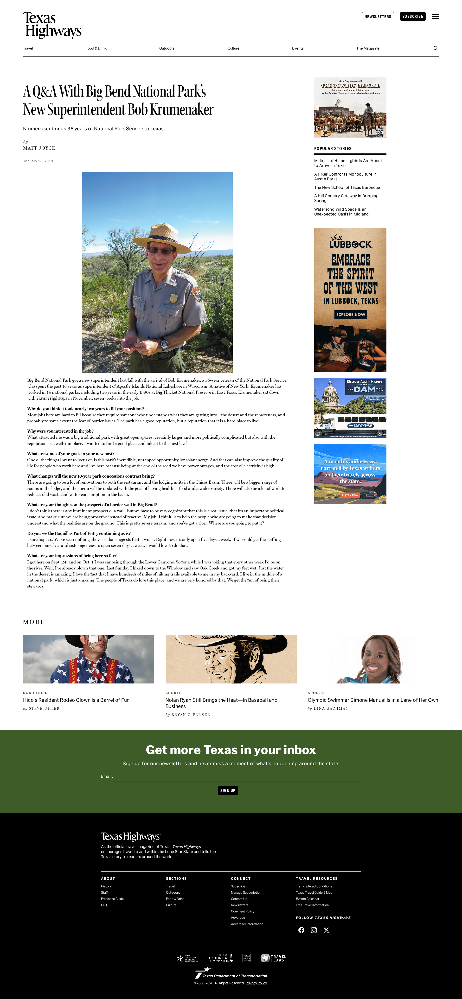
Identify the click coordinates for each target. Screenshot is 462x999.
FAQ (104, 905)
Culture (233, 48)
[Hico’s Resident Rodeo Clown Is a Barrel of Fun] (88, 682)
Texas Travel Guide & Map (314, 893)
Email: (107, 776)
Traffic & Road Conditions (314, 886)
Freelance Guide (112, 899)
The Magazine (367, 48)
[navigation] (435, 16)
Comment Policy (242, 911)
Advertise (238, 918)
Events (298, 48)
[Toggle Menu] (435, 16)
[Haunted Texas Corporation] (350, 436)
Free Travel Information (312, 905)
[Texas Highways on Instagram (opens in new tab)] (313, 930)
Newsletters (378, 16)
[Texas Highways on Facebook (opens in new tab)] (301, 930)
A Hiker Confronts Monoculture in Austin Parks (345, 177)
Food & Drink (96, 48)
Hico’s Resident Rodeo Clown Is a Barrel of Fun (76, 700)
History (106, 886)
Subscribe (413, 16)
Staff (104, 893)
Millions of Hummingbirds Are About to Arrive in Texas (348, 163)
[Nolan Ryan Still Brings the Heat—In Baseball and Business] (231, 682)
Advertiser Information (247, 924)
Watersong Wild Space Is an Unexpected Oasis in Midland (341, 212)
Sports (174, 693)
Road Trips (35, 693)
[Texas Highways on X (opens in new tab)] (326, 930)
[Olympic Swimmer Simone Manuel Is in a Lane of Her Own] (373, 682)
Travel (28, 48)
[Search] (435, 48)
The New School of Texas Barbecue (347, 187)
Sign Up (227, 790)
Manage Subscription (246, 893)
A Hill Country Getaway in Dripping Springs (346, 198)
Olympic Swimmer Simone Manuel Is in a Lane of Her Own (373, 700)
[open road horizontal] (350, 502)
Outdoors (167, 48)
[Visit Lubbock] (350, 370)
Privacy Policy (256, 983)
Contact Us (239, 899)
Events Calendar (307, 899)
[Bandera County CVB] (350, 136)
